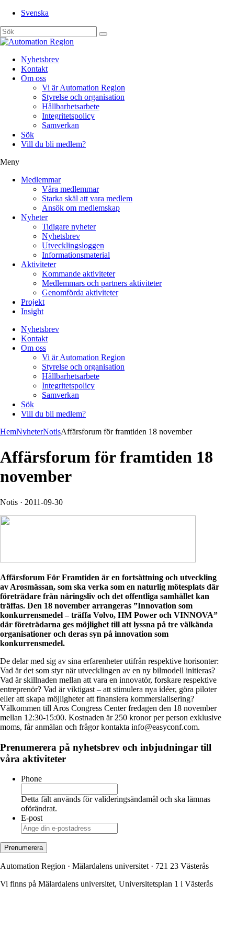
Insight (32, 311)
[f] (103, 34)
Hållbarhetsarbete (70, 106)
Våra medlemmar (70, 189)
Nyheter (34, 217)
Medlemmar (41, 179)
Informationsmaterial (76, 254)
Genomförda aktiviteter (80, 292)
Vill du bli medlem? (53, 144)
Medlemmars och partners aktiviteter (102, 283)
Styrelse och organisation (83, 97)
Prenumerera (23, 848)
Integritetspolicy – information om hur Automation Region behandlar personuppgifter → (96, 924)
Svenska (35, 12)
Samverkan (60, 125)
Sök (27, 134)
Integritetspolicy (68, 115)
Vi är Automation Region (83, 87)
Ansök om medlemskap (81, 207)
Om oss (33, 78)
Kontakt (34, 68)
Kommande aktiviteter (78, 273)
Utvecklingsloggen (73, 245)
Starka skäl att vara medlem (87, 198)
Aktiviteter (38, 264)
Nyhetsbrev (40, 59)
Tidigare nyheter (69, 226)
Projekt (32, 301)
